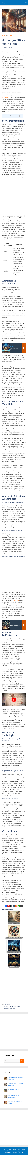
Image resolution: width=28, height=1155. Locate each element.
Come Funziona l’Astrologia (12, 1006)
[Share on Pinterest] (8, 906)
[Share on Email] (21, 906)
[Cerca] (22, 1061)
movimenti (5, 98)
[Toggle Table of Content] (20, 116)
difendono (16, 600)
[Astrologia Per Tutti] (3, 2)
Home (4, 35)
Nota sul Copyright (15, 1151)
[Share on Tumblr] (14, 906)
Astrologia (10, 35)
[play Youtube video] (14, 699)
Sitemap (21, 1152)
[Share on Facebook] (6, 906)
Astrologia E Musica (9, 1008)
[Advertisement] (14, 199)
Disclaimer (14, 1152)
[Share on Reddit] (16, 906)
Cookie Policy (5, 1151)
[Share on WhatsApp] (19, 906)
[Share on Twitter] (11, 906)
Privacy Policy (21, 1149)
